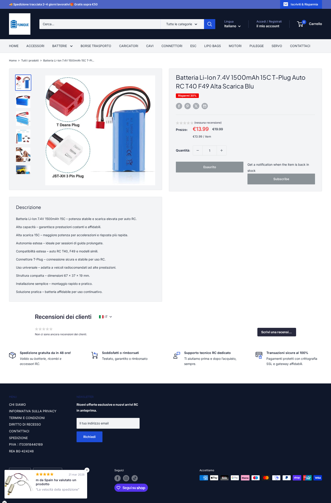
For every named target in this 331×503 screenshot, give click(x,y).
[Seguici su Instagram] (126, 478)
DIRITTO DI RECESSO (25, 424)
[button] (199, 123)
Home (13, 60)
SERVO (277, 46)
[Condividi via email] (205, 106)
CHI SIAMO (17, 404)
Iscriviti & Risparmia (304, 4)
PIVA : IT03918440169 (26, 444)
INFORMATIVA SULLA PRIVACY (33, 411)
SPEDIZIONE (18, 438)
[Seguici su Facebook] (117, 478)
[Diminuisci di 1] (197, 150)
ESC (193, 46)
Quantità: (183, 150)
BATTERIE (60, 46)
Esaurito (209, 167)
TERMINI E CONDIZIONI (27, 418)
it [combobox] (106, 317)
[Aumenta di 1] (221, 150)
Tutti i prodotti (30, 60)
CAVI (150, 46)
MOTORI (235, 46)
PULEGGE (256, 46)
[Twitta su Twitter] (196, 106)
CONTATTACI (300, 46)
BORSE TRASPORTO (96, 46)
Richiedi (89, 437)
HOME (13, 46)
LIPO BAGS (212, 46)
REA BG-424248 (21, 451)
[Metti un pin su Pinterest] (187, 106)
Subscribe (281, 179)
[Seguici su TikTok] (134, 478)
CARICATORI (128, 46)
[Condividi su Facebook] (179, 106)
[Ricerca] (209, 24)
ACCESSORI (35, 46)
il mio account (267, 26)
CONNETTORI (171, 46)
